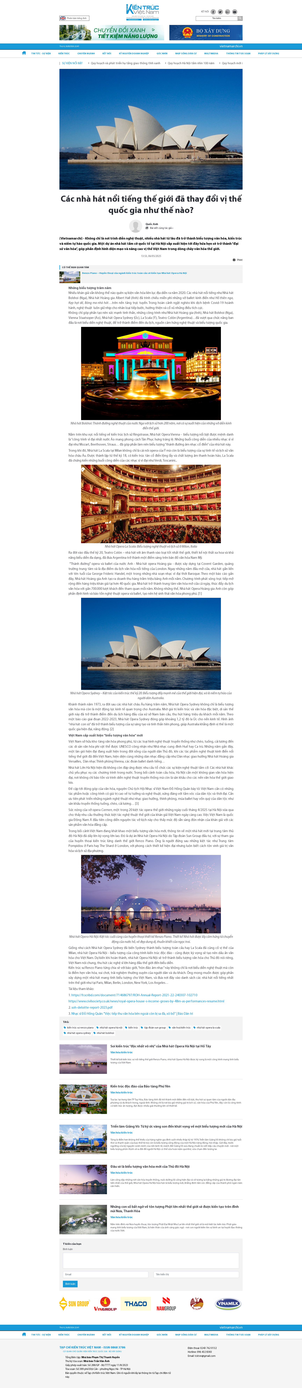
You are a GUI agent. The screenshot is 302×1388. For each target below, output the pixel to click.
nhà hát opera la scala (208, 1028)
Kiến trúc (64, 54)
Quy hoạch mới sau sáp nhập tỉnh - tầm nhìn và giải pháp (208, 63)
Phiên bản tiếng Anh (76, 18)
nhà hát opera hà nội (110, 1028)
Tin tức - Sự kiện (41, 54)
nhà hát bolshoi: (105, 1033)
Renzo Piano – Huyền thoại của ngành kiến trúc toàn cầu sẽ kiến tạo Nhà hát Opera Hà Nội (134, 273)
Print (240, 260)
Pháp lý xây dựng (268, 54)
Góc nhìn (162, 54)
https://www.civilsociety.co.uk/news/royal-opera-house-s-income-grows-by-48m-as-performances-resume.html (146, 1001)
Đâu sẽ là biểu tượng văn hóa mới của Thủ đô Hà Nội (150, 1167)
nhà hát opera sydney (79, 1033)
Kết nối (106, 54)
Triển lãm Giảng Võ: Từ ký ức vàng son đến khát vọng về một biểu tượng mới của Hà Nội (176, 1126)
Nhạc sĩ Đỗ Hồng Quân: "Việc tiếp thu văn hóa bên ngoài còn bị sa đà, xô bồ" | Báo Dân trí (132, 1014)
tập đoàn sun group (155, 1028)
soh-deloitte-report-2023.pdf (92, 1007)
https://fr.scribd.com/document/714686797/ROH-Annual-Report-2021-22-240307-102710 (134, 995)
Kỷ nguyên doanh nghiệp (134, 54)
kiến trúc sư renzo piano (80, 1028)
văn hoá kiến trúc (181, 1028)
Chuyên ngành (86, 54)
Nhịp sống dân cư (186, 54)
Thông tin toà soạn (238, 54)
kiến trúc (133, 1028)
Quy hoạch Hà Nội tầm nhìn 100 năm (140, 63)
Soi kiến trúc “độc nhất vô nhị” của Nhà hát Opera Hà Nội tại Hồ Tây (160, 1046)
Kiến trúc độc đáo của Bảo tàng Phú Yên (140, 1086)
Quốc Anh (152, 224)
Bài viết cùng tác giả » (161, 228)
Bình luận (68, 1249)
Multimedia (211, 54)
